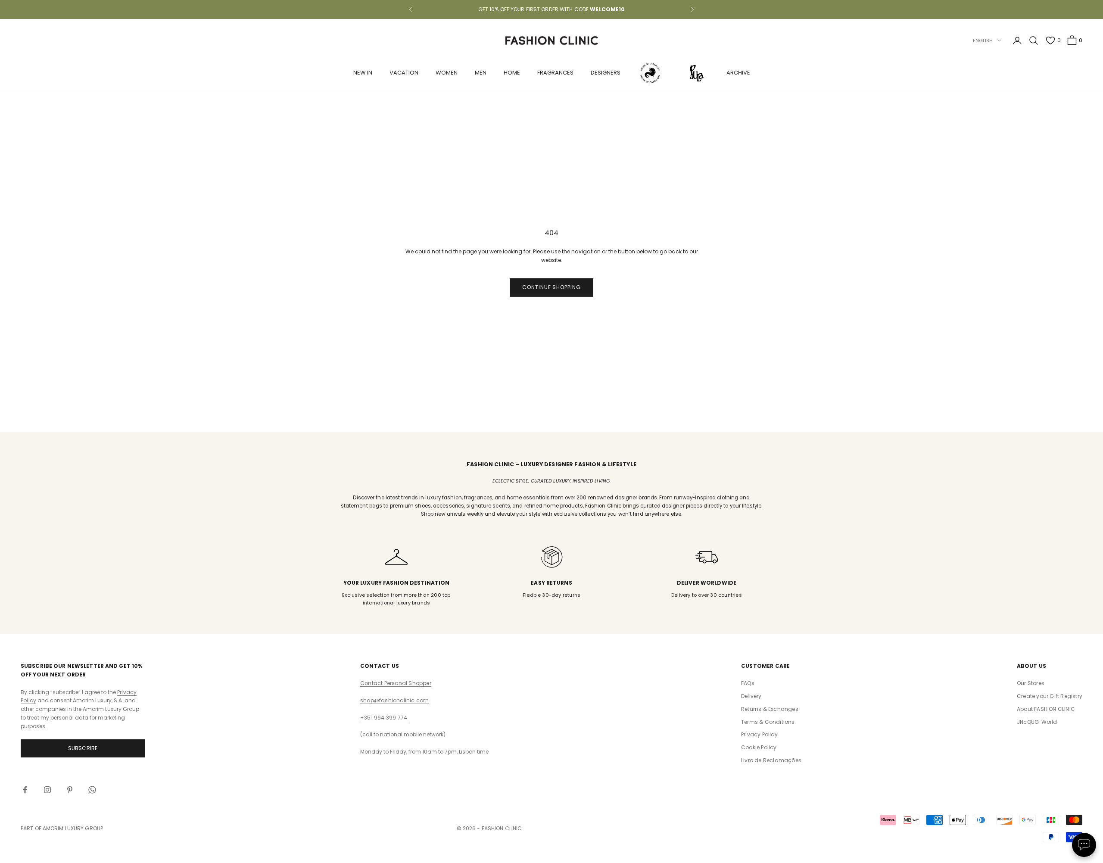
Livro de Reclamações (771, 760)
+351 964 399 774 (383, 717)
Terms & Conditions (768, 722)
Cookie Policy (759, 747)
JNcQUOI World (1037, 722)
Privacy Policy (759, 734)
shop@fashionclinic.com (394, 700)
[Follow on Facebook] (25, 789)
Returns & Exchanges (769, 709)
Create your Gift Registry (1049, 696)
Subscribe (83, 748)
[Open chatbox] (1084, 845)
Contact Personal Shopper (395, 683)
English (983, 40)
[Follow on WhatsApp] (92, 789)
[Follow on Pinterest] (69, 789)
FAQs (747, 683)
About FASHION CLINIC (1046, 709)
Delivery (751, 696)
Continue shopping (551, 287)
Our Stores (1030, 683)
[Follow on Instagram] (47, 789)
